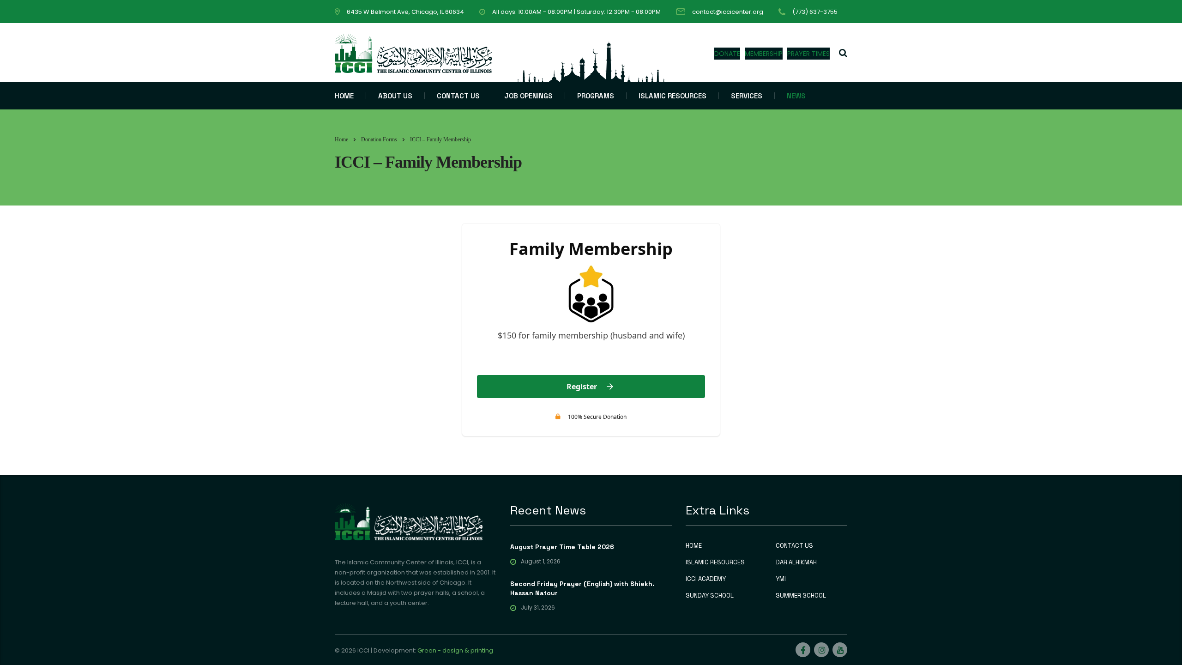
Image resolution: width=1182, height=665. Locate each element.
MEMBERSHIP (764, 53)
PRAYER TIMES (808, 53)
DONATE (727, 53)
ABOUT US (395, 95)
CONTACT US (458, 95)
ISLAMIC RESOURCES (672, 95)
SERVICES (746, 95)
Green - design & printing (455, 650)
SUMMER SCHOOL (801, 595)
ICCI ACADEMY (706, 579)
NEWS (796, 95)
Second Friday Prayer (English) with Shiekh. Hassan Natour (582, 588)
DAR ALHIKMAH (796, 562)
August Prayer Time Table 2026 (562, 547)
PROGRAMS (595, 95)
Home (341, 139)
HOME (344, 95)
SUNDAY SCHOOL (710, 595)
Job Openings (528, 95)
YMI (781, 579)
